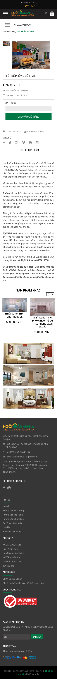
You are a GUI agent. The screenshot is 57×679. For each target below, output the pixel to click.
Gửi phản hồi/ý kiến (12, 523)
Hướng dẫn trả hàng (13, 515)
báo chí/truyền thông (13, 553)
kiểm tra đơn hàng (12, 531)
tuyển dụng (8, 566)
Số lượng (10, 103)
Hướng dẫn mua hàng (13, 510)
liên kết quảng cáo (12, 561)
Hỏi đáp (6, 506)
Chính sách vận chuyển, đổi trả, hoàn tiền (23, 583)
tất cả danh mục (21, 25)
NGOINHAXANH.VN (12, 545)
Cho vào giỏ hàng (28, 116)
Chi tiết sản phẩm (29, 150)
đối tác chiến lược (12, 557)
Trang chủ (25, 3)
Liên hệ (34, 3)
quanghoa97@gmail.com (25, 456)
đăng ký (37, 637)
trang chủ (9, 31)
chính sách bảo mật (12, 579)
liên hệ (6, 527)
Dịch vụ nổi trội (10, 549)
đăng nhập (30, 6)
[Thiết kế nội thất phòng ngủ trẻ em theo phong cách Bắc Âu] (42, 307)
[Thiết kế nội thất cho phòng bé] (14, 305)
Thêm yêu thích (13, 131)
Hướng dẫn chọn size (13, 519)
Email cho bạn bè (35, 131)
